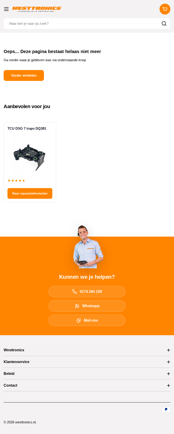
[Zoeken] (164, 23)
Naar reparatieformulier (30, 193)
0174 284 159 (91, 291)
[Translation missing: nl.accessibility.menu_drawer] (6, 9)
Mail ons (91, 320)
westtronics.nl (25, 422)
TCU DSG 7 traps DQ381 (26, 128)
